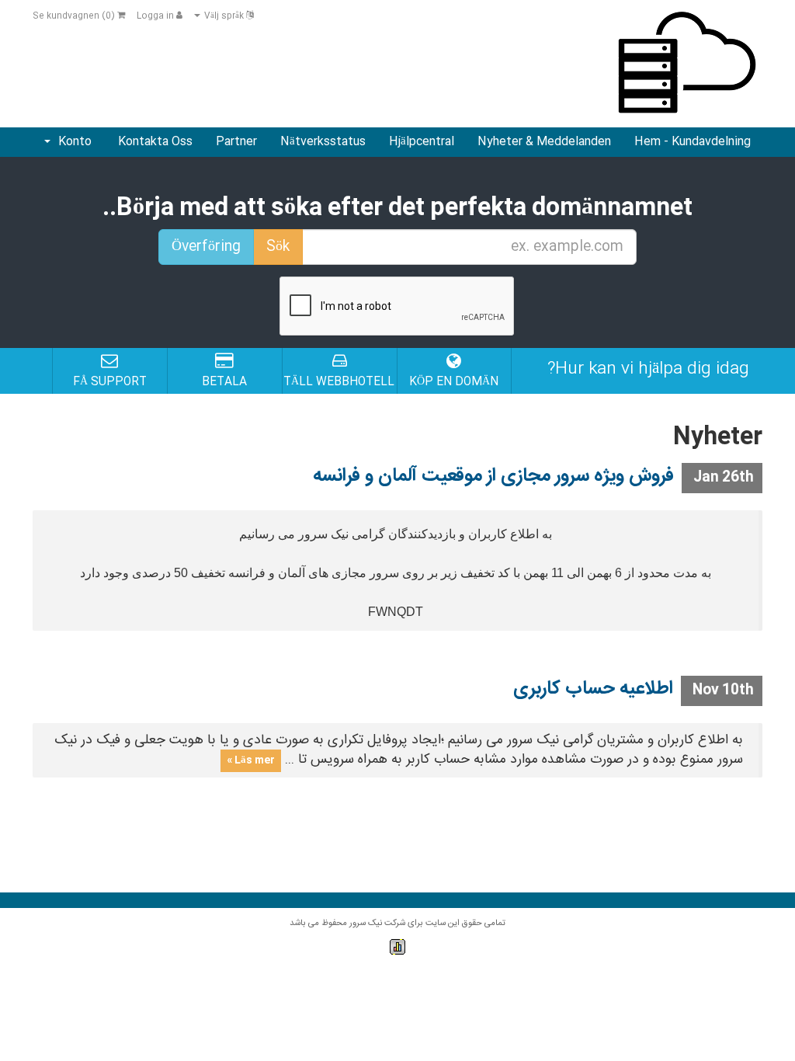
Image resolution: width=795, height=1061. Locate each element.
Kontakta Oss (155, 141)
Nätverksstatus (323, 141)
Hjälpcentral (421, 141)
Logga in (156, 16)
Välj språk (224, 16)
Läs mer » (251, 760)
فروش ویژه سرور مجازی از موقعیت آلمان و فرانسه (493, 476)
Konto (72, 141)
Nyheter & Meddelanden (544, 141)
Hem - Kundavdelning (692, 141)
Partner (236, 141)
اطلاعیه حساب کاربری (593, 688)
